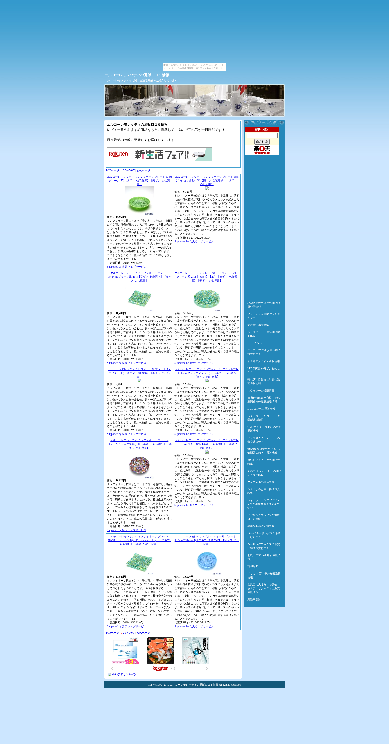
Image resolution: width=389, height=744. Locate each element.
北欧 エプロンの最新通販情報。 (263, 557)
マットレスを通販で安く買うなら (263, 315)
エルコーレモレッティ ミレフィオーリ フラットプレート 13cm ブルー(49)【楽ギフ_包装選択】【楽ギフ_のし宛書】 (207, 444)
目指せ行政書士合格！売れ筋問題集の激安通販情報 (263, 399)
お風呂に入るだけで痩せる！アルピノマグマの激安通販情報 (263, 588)
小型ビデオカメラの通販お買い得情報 (263, 304)
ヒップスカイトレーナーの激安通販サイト (263, 439)
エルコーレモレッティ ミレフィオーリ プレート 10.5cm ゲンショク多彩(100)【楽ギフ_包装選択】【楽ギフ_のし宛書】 (139, 444)
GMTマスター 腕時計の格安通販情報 (264, 428)
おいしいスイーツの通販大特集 (263, 461)
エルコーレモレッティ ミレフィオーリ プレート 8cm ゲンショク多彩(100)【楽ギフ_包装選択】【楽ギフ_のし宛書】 (206, 180)
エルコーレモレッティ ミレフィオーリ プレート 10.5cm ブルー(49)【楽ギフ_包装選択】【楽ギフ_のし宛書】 (207, 540)
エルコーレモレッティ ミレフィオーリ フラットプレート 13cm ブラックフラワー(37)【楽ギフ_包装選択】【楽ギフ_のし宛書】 (207, 373)
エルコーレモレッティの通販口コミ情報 (136, 75)
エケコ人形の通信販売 (260, 482)
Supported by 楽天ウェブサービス (126, 266)
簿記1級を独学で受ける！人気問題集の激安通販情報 (264, 450)
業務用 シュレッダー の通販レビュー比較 (264, 472)
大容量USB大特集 (258, 324)
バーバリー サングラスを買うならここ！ (263, 535)
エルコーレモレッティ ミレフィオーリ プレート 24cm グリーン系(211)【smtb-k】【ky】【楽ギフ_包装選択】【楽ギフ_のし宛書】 (206, 276)
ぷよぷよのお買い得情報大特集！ (263, 491)
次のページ (143, 170)
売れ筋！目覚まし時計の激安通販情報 (263, 381)
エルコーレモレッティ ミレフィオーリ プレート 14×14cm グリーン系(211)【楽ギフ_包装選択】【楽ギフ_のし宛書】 (139, 276)
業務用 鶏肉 (254, 599)
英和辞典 (252, 566)
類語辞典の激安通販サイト (263, 526)
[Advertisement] (264, 225)
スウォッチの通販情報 (260, 390)
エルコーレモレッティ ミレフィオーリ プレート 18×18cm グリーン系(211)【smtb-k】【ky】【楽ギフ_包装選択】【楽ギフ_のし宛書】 (139, 540)
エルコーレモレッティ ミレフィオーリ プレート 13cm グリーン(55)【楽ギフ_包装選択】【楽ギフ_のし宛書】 (139, 180)
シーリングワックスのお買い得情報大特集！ (263, 546)
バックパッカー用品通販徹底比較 (263, 334)
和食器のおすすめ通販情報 (263, 361)
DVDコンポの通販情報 (261, 408)
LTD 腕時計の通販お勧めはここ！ (263, 370)
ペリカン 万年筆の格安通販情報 (263, 575)
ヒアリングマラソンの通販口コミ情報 (263, 517)
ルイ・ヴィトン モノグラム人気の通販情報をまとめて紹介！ (263, 504)
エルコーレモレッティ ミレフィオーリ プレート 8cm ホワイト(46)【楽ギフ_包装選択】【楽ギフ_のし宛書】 (139, 373)
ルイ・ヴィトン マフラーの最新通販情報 (263, 417)
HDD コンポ (254, 343)
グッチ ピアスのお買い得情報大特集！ (263, 352)
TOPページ (112, 170)
